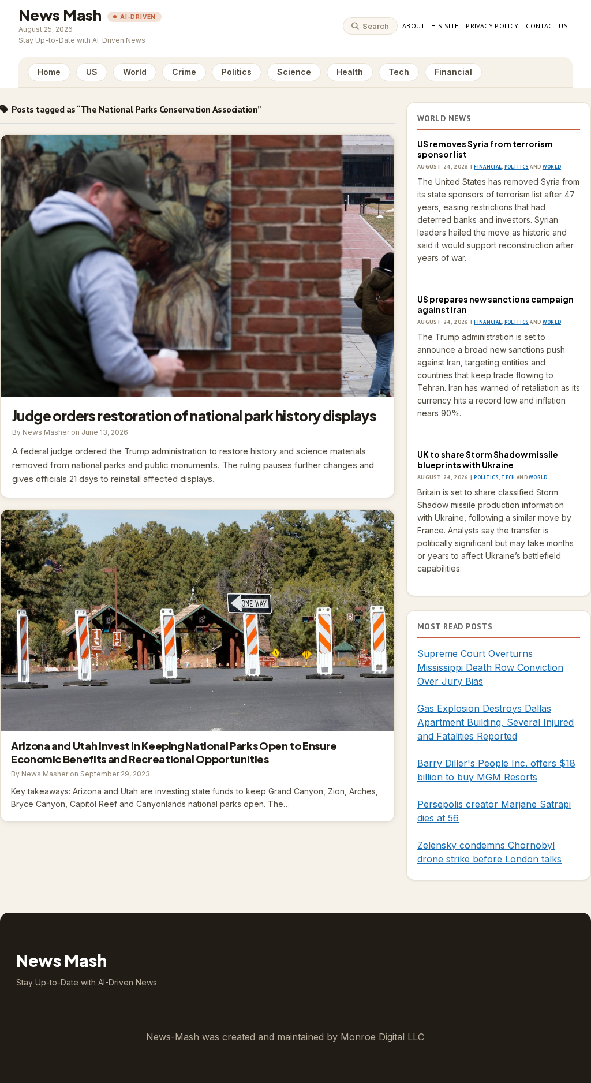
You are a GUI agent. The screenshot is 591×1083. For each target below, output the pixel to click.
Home (49, 72)
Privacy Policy (492, 25)
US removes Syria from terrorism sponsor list (485, 149)
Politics (237, 72)
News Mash (60, 14)
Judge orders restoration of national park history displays (197, 266)
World (135, 72)
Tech (398, 72)
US (92, 72)
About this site (430, 25)
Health (349, 72)
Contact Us (547, 25)
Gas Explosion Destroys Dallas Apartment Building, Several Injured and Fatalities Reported (495, 722)
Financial (453, 72)
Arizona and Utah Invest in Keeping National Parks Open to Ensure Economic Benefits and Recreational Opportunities (197, 620)
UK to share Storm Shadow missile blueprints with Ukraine (487, 459)
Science (294, 72)
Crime (184, 72)
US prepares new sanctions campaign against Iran (495, 304)
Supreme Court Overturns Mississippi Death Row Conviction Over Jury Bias (490, 667)
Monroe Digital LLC (382, 1037)
